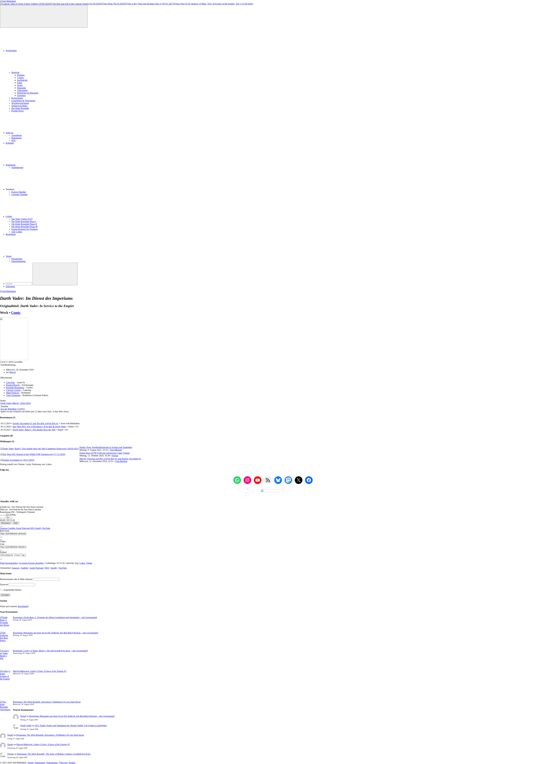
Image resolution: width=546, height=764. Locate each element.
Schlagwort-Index (19, 106)
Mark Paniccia (12, 393)
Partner (72, 762)
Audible (12, 528)
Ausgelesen (16, 135)
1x (8, 517)
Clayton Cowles (13, 390)
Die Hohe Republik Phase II (24, 224)
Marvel (12, 372)
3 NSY (21, 409)
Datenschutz (52, 762)
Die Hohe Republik (20, 108)
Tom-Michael (116, 450)
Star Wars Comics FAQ (22, 219)
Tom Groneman (13, 395)
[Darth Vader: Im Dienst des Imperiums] (14, 359)
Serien (20, 85)
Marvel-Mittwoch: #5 (39, 671)
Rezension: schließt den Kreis (53, 754)
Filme (19, 82)
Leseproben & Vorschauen (23, 100)
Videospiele (22, 90)
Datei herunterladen (9, 563)
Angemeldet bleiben (12, 590)
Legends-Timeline (19, 194)
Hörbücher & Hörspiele (27, 93)
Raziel (23, 716)
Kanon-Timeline (18, 192)
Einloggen (10, 286)
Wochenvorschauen (20, 103)
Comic (16, 312)
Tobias (89, 563)
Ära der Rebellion (8, 409)
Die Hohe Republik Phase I (23, 221)
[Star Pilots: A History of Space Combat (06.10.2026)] (113, 4)
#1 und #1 (35, 423)
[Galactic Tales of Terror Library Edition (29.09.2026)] (25, 4)
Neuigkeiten (16, 259)
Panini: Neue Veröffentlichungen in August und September (105, 447)
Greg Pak (10, 382)
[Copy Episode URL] (1, 550)
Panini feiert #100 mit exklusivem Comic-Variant (104, 453)
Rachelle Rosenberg (15, 387)
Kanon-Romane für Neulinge (24, 229)
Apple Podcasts (23, 528)
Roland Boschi (12, 385)
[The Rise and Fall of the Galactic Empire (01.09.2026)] (75, 4)
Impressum (40, 762)
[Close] (1, 526)
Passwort (4, 584)
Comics (20, 77)
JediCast (9, 133)
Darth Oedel (25, 725)
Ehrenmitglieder (18, 261)
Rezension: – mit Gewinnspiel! (50, 651)
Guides (9, 216)
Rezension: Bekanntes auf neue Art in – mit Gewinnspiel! (55, 633)
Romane (21, 75)
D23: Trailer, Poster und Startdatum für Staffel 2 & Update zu (71, 725)
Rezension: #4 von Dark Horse (47, 702)
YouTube (46, 528)
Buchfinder (11, 234)
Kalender (10, 143)
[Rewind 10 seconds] (4, 518)
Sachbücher (22, 80)
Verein (9, 256)
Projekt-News (17, 111)
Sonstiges (21, 95)
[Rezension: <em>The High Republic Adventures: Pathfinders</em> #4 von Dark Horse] (5, 712)
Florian (115, 455)
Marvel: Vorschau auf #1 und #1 (110, 459)
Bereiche (15, 72)
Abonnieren (5, 523)
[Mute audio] (1, 518)
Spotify (38, 528)
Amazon (4, 528)
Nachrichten (11, 50)
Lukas (82, 563)
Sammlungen (17, 167)
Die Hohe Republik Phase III (24, 226)
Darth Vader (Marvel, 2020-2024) (15, 403)
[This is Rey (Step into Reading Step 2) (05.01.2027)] (149, 4)
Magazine (21, 88)
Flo (76, 563)
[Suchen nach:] (19, 283)
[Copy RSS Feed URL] (1, 537)
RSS (13, 140)
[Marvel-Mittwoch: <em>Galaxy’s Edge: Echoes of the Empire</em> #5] (5, 685)
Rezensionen (17, 98)
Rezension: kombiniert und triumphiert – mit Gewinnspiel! (55, 617)
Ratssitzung (16, 138)
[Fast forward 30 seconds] (12, 518)
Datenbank (10, 165)
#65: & (39, 426)
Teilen (15, 523)
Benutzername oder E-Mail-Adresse (16, 579)
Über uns (63, 762)
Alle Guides (16, 232)
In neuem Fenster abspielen (31, 563)
